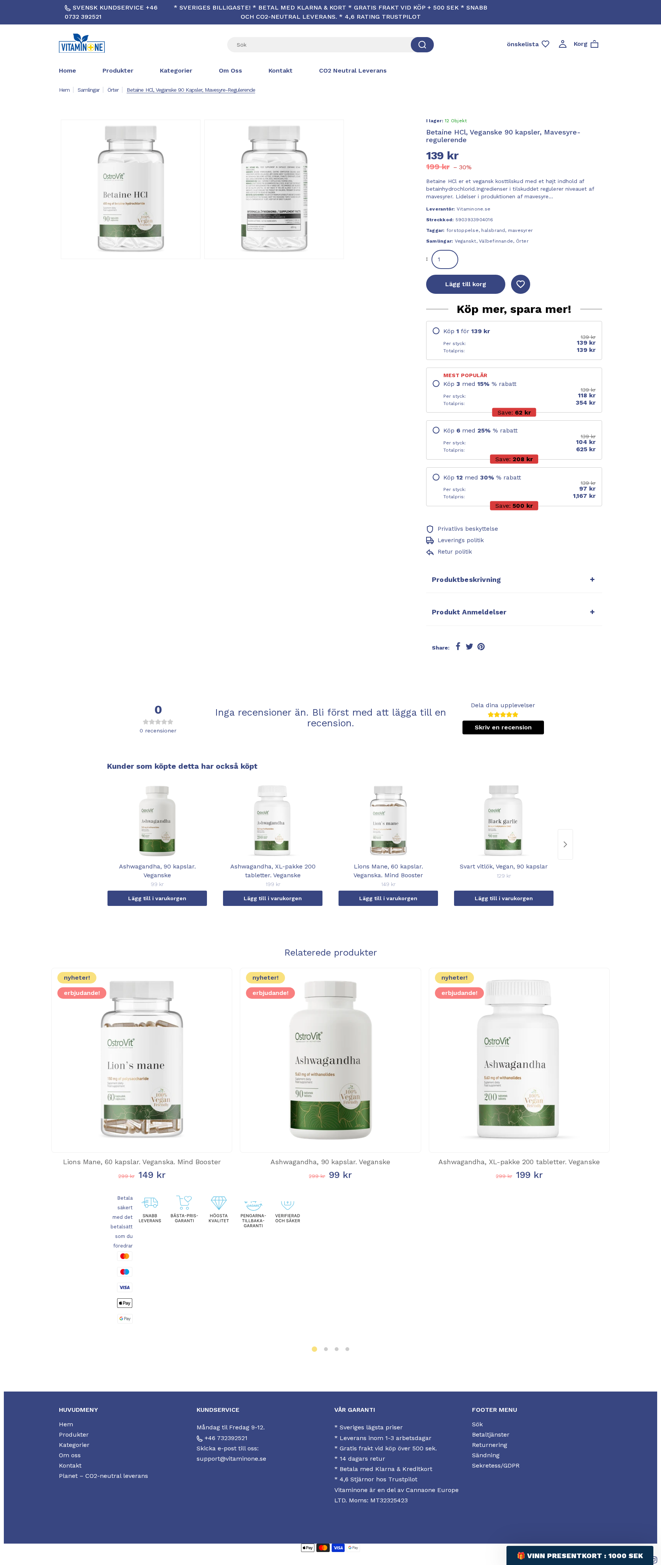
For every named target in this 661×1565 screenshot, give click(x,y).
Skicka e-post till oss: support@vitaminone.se (231, 1453)
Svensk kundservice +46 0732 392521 (111, 12)
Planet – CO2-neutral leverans (103, 1475)
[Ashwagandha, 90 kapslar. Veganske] (157, 821)
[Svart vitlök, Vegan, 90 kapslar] (504, 821)
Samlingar (88, 90)
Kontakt (281, 70)
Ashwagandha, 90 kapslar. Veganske (330, 1162)
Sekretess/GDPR (495, 1465)
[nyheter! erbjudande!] (141, 1144)
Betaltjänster (491, 1434)
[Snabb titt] (129, 1127)
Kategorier (176, 70)
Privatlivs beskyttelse (467, 528)
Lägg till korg (465, 284)
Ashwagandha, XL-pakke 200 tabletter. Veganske (519, 1162)
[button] (314, 1349)
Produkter (118, 70)
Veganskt (465, 241)
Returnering (489, 1444)
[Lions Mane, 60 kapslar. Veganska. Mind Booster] (388, 821)
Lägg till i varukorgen (157, 898)
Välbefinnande (496, 241)
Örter (113, 90)
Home (67, 70)
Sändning (486, 1455)
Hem (64, 90)
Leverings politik (460, 540)
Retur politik (454, 551)
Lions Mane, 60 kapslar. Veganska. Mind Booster (142, 1162)
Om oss (230, 70)
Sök (477, 1424)
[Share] (458, 647)
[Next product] (565, 844)
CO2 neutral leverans (353, 70)
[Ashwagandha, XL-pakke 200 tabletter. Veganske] (272, 821)
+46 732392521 (225, 1438)
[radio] (514, 340)
